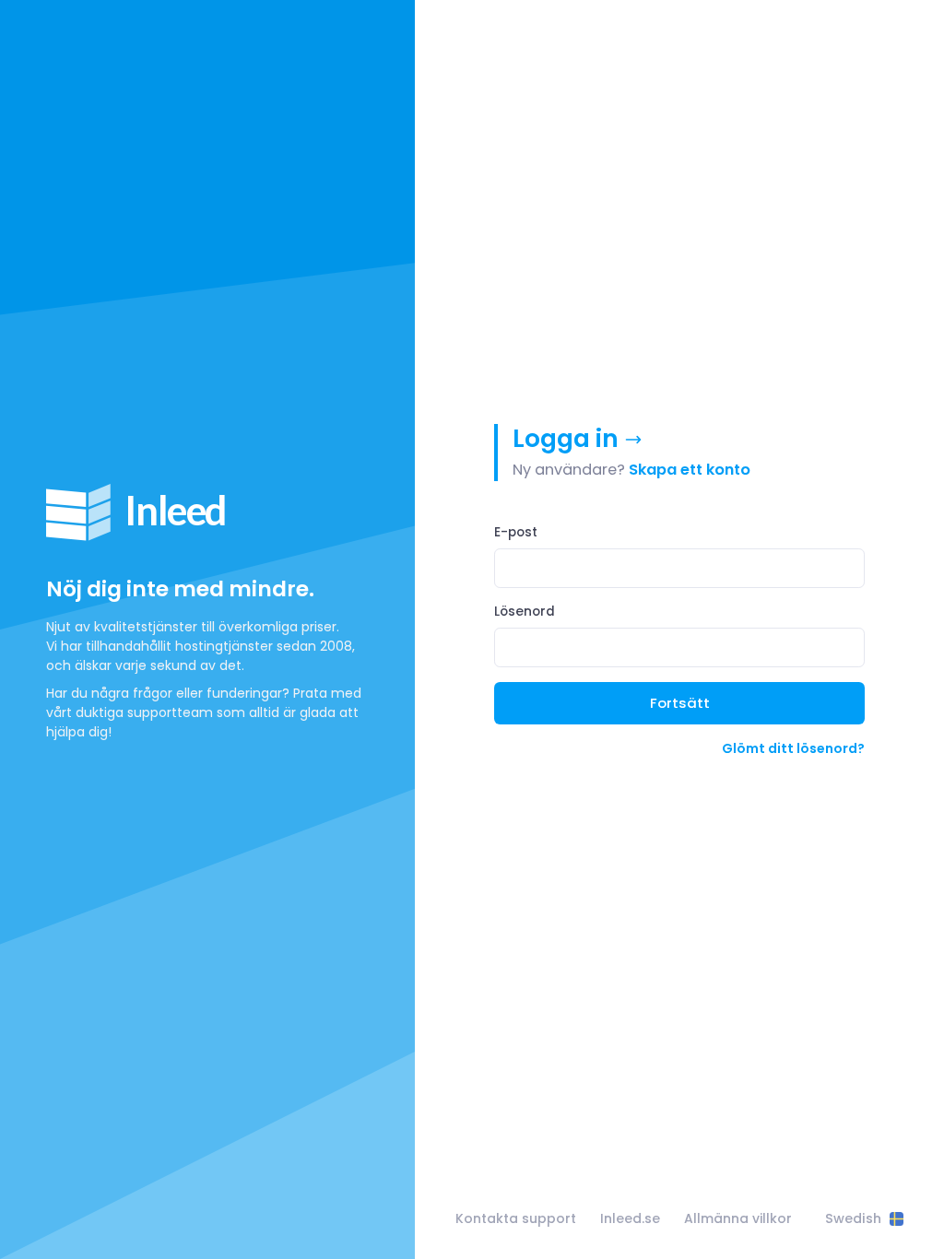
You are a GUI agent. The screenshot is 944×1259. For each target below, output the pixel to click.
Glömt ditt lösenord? (793, 748)
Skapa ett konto (689, 469)
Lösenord (524, 611)
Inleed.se (630, 1218)
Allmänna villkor (738, 1218)
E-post (515, 532)
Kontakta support (515, 1218)
